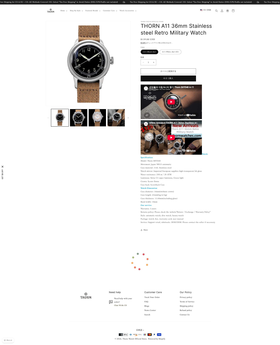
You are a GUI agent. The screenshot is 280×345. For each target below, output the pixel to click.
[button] (63, 10)
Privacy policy (186, 297)
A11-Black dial (149, 51)
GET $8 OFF (2, 174)
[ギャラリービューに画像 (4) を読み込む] (97, 117)
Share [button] (146, 230)
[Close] (2, 167)
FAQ (146, 301)
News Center (150, 310)
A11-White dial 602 (170, 51)
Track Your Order (152, 297)
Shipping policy (186, 306)
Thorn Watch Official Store (134, 339)
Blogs (146, 306)
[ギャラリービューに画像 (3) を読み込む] (78, 117)
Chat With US (120, 305)
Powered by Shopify (156, 339)
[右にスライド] (128, 117)
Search (147, 314)
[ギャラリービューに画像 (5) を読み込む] (116, 117)
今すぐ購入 (168, 78)
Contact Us (185, 314)
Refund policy (186, 310)
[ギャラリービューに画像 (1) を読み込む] (60, 117)
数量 (142, 57)
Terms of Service (187, 301)
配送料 (143, 43)
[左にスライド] (48, 117)
